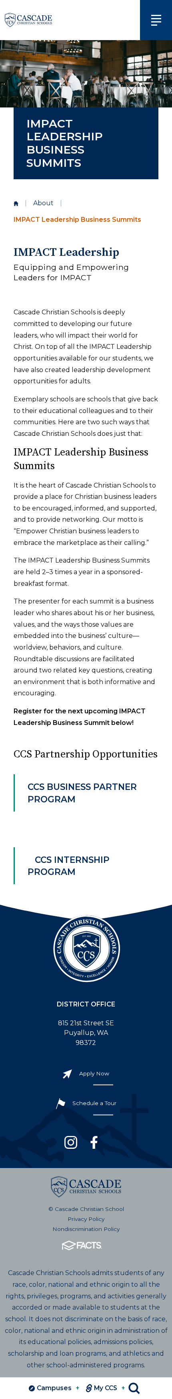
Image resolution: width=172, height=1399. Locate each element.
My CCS (109, 1388)
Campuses (58, 1388)
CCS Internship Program (69, 865)
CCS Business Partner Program (82, 792)
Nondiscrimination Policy (86, 1229)
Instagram (70, 1142)
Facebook (94, 1142)
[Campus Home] (16, 203)
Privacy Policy (86, 1219)
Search (134, 1388)
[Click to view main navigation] (156, 20)
